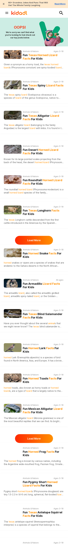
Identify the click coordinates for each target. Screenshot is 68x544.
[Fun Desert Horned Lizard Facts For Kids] (13, 148)
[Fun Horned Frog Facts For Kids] (13, 450)
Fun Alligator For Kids (41, 117)
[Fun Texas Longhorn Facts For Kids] (13, 209)
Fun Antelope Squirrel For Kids (42, 514)
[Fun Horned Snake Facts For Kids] (13, 252)
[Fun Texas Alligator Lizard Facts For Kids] (13, 114)
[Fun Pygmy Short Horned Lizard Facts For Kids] (13, 481)
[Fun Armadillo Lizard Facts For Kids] (13, 282)
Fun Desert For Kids (40, 151)
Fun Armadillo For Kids (41, 285)
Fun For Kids (40, 56)
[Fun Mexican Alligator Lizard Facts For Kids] (13, 407)
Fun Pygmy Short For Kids (40, 483)
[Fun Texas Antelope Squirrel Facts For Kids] (13, 511)
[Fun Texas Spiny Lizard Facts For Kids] (13, 84)
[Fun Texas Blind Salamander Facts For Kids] (13, 313)
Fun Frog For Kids (41, 453)
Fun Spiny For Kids (43, 87)
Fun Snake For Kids (42, 255)
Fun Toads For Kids (42, 380)
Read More (60, 4)
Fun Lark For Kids (41, 349)
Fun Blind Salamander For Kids (42, 315)
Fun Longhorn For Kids (41, 212)
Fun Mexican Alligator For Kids (42, 410)
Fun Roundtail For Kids (42, 182)
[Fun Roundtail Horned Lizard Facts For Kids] (13, 179)
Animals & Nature (31, 51)
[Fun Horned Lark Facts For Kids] (13, 347)
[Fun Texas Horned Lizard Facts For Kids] (13, 54)
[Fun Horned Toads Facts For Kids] (13, 377)
